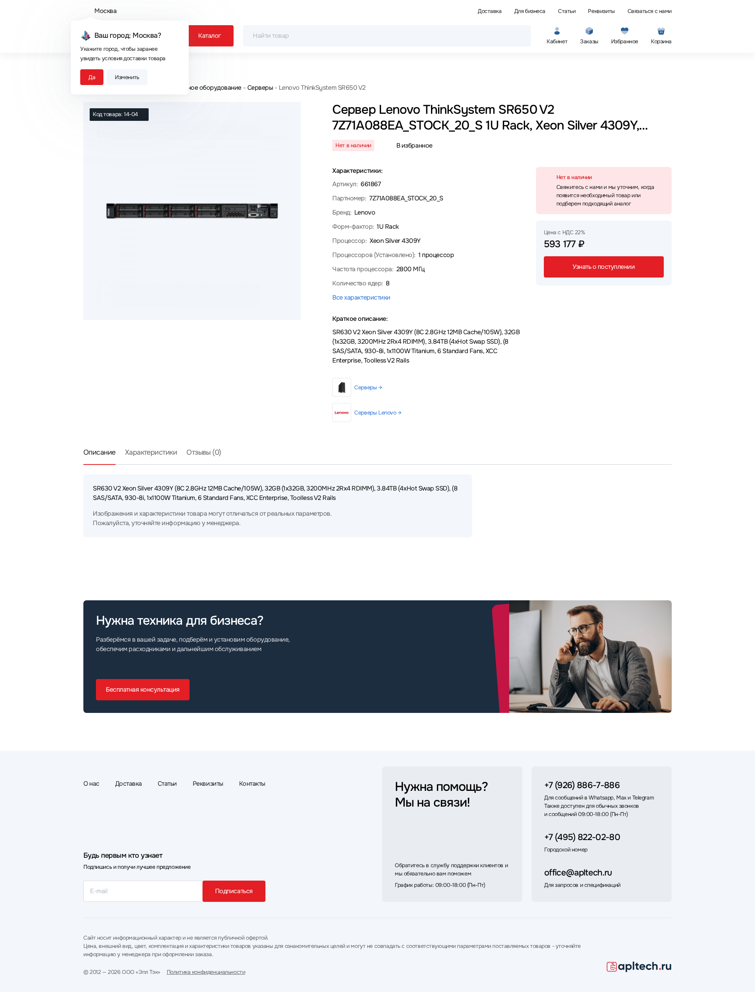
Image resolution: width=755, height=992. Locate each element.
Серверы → (368, 387)
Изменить (127, 77)
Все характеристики (361, 297)
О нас (91, 783)
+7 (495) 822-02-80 (582, 837)
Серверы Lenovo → (377, 412)
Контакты (252, 783)
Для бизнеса (529, 11)
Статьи (566, 11)
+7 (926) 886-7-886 (582, 785)
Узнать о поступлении (604, 267)
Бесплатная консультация (143, 689)
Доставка (490, 11)
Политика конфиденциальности (206, 971)
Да (91, 77)
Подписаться (234, 891)
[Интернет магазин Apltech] (639, 966)
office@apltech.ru (578, 872)
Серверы (260, 87)
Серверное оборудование (203, 87)
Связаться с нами (650, 11)
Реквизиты (601, 11)
